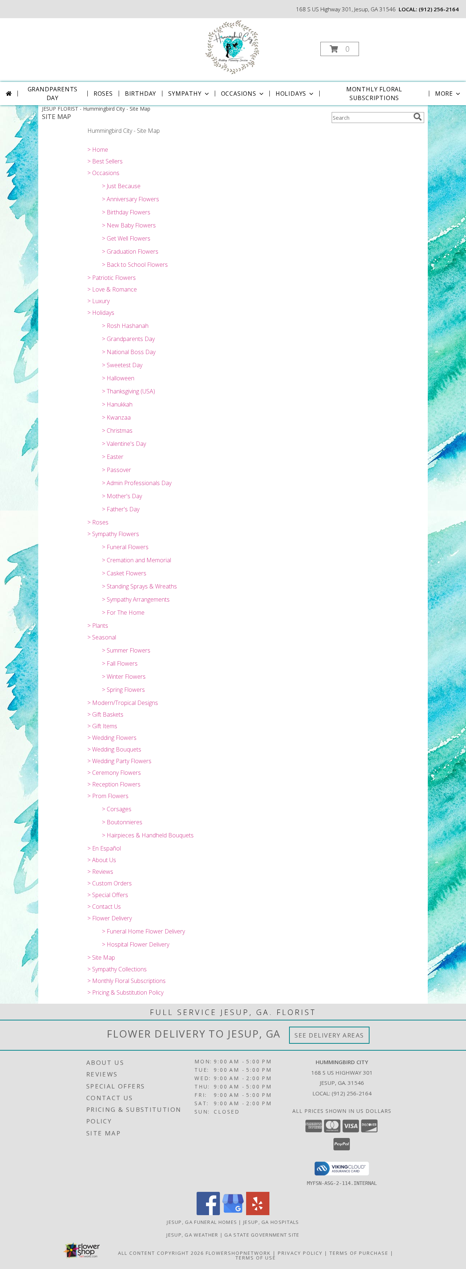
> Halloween (118, 378)
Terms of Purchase (358, 1253)
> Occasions (103, 173)
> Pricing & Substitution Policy (125, 992)
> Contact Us (104, 907)
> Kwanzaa (116, 417)
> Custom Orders (109, 883)
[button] (339, 49)
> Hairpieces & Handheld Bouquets (148, 835)
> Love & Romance (112, 289)
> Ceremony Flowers (114, 773)
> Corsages (116, 809)
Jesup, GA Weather (192, 1235)
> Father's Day (120, 509)
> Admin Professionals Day (136, 483)
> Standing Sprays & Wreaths (139, 586)
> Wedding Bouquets (114, 749)
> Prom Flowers (108, 796)
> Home (97, 150)
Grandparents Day (53, 93)
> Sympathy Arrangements (136, 599)
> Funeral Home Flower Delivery (143, 931)
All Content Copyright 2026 (161, 1253)
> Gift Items (102, 726)
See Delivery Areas (329, 1035)
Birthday (140, 94)
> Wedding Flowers (112, 738)
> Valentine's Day (124, 444)
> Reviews (100, 872)
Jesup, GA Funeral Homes (202, 1222)
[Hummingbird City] (232, 46)
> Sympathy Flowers (113, 534)
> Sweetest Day (122, 365)
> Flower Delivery (109, 918)
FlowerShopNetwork (238, 1253)
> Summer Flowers (126, 650)
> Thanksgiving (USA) (128, 391)
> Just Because (121, 186)
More (444, 94)
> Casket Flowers (124, 573)
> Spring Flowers (123, 690)
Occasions (238, 94)
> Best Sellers (105, 161)
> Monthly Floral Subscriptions (126, 981)
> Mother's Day (122, 496)
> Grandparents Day (128, 339)
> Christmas (117, 431)
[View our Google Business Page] (233, 1213)
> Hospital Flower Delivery (135, 944)
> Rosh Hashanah (125, 326)
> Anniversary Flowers (130, 199)
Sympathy (184, 94)
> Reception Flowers (114, 784)
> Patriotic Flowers (111, 278)
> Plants (97, 626)
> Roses (97, 522)
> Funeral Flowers (125, 547)
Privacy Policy (300, 1253)
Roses (103, 94)
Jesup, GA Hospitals (271, 1222)
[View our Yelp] (257, 1213)
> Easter (112, 457)
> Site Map (101, 957)
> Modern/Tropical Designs (122, 703)
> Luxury (98, 301)
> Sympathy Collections (117, 969)
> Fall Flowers (120, 663)
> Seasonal (101, 637)
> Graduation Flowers (130, 251)
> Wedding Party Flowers (119, 761)
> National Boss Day (128, 352)
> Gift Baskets (105, 714)
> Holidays (100, 313)
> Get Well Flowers (126, 238)
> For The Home (123, 612)
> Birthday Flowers (126, 212)
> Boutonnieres (122, 822)
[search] (417, 116)
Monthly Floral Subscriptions (374, 93)
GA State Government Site (261, 1235)
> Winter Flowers (124, 677)
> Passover (116, 470)
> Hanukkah (117, 404)
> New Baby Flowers (129, 225)
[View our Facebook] (208, 1213)
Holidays (291, 94)
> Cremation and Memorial (136, 560)
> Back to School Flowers (135, 265)
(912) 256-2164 (439, 9)
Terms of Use (256, 1257)
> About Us (101, 860)
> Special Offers (107, 895)
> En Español (104, 848)
